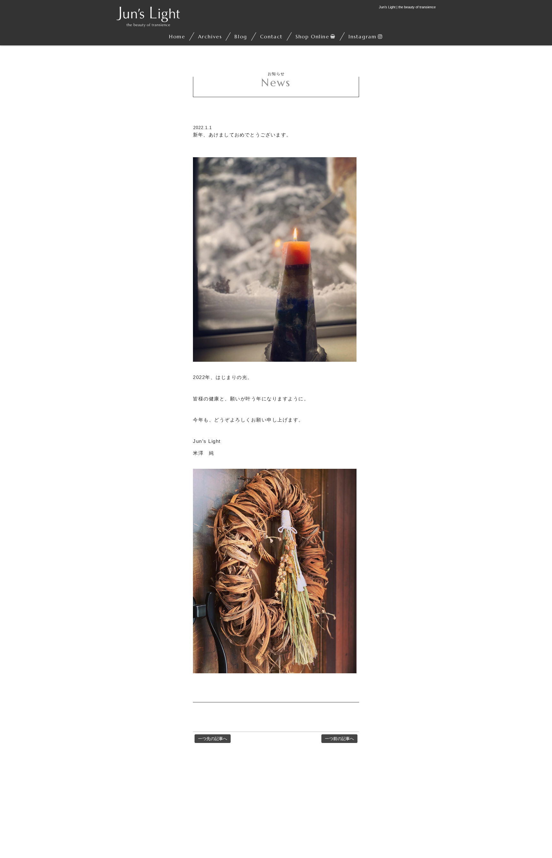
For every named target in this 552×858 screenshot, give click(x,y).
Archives (210, 36)
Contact (271, 36)
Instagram (362, 36)
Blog (240, 36)
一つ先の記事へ (212, 738)
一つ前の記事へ (339, 738)
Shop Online (312, 36)
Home (177, 36)
